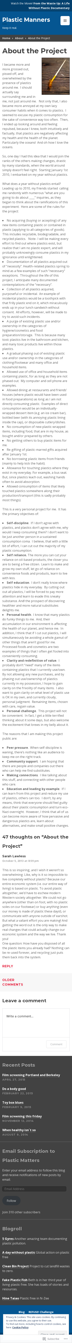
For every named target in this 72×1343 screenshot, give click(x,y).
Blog (22, 1312)
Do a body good (14, 1089)
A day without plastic (18, 1252)
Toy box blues (12, 1102)
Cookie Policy (20, 1327)
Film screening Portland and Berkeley (31, 1075)
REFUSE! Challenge (41, 1312)
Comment (56, 1044)
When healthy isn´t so (19, 1130)
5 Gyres (8, 1239)
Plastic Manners (26, 19)
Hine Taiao (10, 1298)
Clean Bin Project (15, 1266)
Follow (11, 1201)
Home (6, 38)
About (19, 38)
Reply (7, 966)
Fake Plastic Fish (14, 1280)
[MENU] (65, 20)
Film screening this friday (22, 1116)
